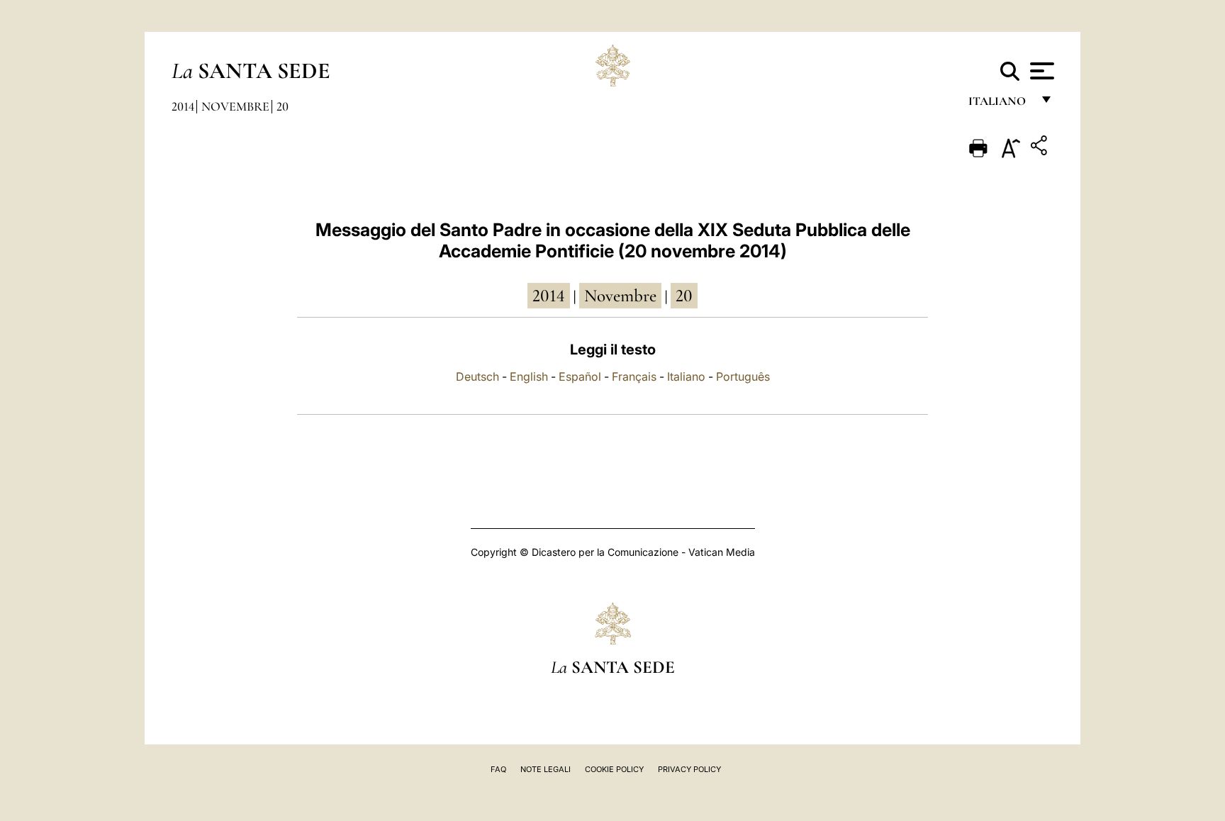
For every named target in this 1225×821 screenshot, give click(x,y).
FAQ (498, 769)
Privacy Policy (689, 769)
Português (743, 376)
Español (580, 376)
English (529, 376)
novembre (620, 295)
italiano (1000, 105)
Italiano (686, 376)
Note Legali (545, 769)
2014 (183, 106)
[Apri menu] (1040, 71)
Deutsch (477, 376)
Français (634, 376)
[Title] (1041, 147)
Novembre (235, 106)
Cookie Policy (614, 769)
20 (282, 106)
